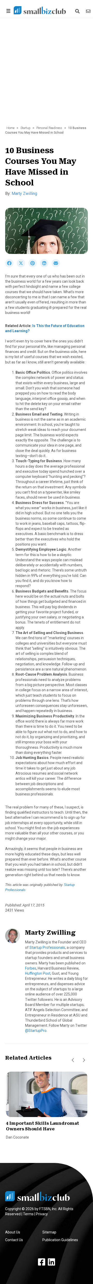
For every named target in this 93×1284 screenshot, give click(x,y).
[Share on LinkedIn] (46, 266)
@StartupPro (36, 1031)
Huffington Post (37, 973)
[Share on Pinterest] (34, 266)
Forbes (30, 968)
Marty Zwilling (24, 193)
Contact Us (14, 1240)
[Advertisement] (46, 74)
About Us (12, 1232)
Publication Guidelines (60, 1240)
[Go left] (72, 1060)
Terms (28, 1214)
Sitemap (49, 1232)
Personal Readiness (49, 128)
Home (10, 128)
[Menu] (7, 11)
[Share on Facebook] (11, 266)
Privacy (42, 1214)
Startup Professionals (47, 947)
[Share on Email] (57, 266)
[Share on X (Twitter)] (22, 266)
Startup (25, 128)
